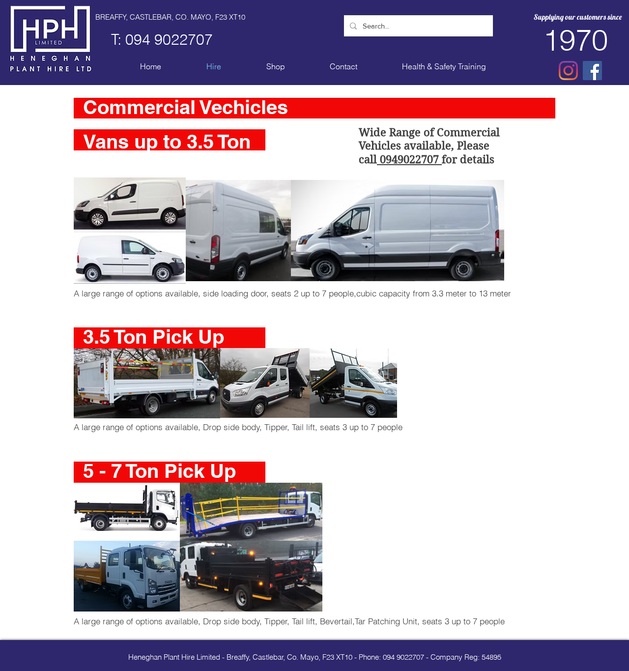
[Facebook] (592, 70)
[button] (275, 66)
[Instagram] (568, 70)
